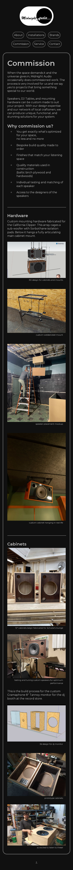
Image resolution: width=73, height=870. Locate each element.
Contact (54, 44)
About (18, 35)
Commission (21, 44)
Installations (36, 35)
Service (39, 44)
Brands (54, 35)
